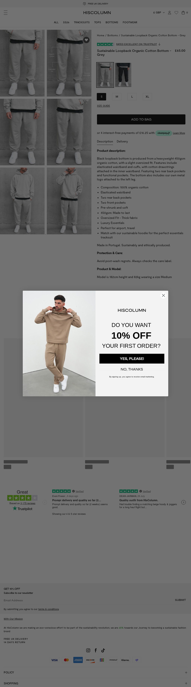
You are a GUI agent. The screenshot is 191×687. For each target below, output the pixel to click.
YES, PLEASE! (132, 359)
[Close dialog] (163, 295)
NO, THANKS (132, 369)
